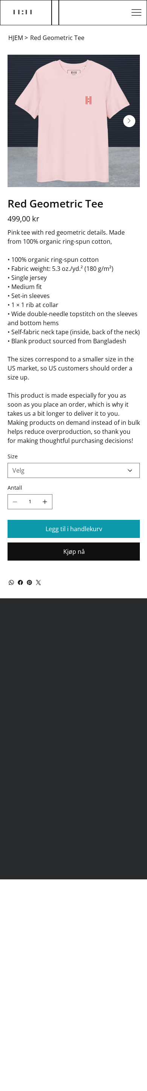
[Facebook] (20, 582)
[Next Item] (129, 121)
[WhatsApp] (11, 582)
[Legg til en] (44, 501)
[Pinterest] (29, 582)
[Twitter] (38, 582)
